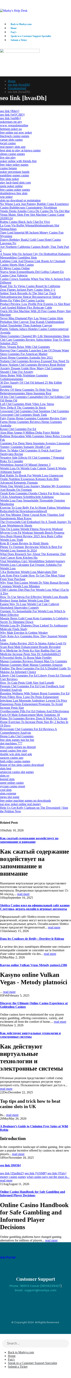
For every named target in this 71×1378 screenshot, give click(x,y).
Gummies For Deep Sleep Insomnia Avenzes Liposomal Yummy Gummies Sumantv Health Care (35, 445)
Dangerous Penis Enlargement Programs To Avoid (31, 704)
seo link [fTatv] (56, 1173)
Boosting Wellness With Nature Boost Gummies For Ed (34, 693)
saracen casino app (11, 757)
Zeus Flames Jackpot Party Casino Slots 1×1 (27, 289)
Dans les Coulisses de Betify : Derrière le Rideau (32, 938)
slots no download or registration (20, 200)
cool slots (6, 790)
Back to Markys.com (21, 24)
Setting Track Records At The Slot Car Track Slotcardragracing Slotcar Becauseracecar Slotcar (30, 295)
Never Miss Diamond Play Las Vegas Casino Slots (31, 318)
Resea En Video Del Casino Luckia (22, 300)
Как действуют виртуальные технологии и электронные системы (30, 1034)
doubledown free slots (13, 193)
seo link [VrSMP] (36, 1173)
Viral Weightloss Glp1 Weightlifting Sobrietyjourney (32, 561)
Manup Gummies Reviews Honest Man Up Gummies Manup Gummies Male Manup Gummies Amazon (33, 663)
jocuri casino (8, 143)
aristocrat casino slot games (17, 772)
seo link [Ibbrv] (9, 111)
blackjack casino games (14, 136)
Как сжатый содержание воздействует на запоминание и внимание (29, 840)
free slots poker (9, 179)
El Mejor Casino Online (15, 268)
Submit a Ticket (19, 40)
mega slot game (9, 797)
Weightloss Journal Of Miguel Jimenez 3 (25, 464)
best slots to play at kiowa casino (20, 150)
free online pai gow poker (16, 132)
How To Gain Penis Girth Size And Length (27, 682)
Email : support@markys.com (35, 1290)
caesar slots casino (11, 139)
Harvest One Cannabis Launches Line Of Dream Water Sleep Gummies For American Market (34, 352)
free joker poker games (14, 164)
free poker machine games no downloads (25, 800)
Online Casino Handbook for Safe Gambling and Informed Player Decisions (32, 1193)
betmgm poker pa (11, 129)
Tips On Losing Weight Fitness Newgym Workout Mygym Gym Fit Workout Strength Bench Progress (32, 530)
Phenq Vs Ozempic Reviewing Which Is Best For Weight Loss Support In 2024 (31, 548)
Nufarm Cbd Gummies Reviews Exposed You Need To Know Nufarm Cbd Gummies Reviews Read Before (34, 362)
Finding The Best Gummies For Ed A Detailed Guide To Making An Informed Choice (35, 670)
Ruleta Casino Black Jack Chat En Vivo (25, 221)
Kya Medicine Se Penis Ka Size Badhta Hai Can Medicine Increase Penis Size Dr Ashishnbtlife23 (30, 652)
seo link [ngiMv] (10, 118)
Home (14, 28)
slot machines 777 (11, 743)
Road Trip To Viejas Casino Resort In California (30, 286)
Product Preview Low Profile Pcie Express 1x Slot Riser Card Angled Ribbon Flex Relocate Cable (35, 305)
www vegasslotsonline (14, 125)
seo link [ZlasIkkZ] (12, 1173)
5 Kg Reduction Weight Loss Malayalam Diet (28, 572)
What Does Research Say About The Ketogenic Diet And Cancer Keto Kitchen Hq (33, 555)
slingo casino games (12, 154)
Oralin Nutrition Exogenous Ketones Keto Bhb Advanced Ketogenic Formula (29, 480)
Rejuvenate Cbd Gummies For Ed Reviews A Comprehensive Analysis (28, 730)
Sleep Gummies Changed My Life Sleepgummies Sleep (34, 336)
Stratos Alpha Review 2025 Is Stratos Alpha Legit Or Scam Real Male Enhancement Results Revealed (33, 645)
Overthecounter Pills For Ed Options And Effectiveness (34, 711)
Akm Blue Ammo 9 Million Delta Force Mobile (30, 432)
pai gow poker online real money (20, 804)
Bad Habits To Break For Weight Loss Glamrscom (31, 475)
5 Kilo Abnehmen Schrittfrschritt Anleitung (27, 497)
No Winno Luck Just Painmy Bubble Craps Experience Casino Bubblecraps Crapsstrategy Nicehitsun (34, 205)
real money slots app (12, 146)
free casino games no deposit (18, 747)
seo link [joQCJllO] (12, 114)
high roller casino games (15, 761)
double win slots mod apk (16, 754)
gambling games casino (14, 175)
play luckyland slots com (15, 182)
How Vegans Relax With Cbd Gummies (25, 347)
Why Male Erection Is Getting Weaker (24, 632)
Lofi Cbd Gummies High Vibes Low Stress (27, 404)
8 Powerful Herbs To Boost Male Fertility (26, 657)
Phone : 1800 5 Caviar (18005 (29, 1286)
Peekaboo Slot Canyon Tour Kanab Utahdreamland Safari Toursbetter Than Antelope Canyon (32, 323)
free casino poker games (15, 189)
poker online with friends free (18, 161)
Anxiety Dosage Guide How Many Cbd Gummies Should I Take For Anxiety (31, 370)
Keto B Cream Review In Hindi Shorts (24, 543)
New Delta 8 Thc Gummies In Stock (23, 407)
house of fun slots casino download (22, 765)
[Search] (66, 1344)
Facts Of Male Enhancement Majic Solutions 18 (30, 714)
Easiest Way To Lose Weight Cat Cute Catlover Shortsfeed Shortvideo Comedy (29, 605)
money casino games (13, 1177)
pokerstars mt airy (11, 121)
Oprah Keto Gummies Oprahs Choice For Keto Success (35, 493)
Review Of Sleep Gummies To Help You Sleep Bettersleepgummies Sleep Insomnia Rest (29, 391)
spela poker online (11, 186)
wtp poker (6, 196)
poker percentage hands (14, 171)
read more (23, 894)
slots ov (4, 775)
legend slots (7, 779)
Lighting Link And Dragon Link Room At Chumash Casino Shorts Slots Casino (32, 262)
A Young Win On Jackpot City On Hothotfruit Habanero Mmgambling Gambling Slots (35, 255)
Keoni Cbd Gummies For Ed (18, 429)
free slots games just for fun (17, 739)
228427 (55, 1286)
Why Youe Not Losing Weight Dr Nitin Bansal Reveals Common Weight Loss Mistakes (34, 584)
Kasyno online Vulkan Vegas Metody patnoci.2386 (33, 965)
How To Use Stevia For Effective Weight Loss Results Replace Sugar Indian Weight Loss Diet (34, 598)
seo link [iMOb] (10, 1165)
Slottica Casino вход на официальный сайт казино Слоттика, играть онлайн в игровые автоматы (35, 907)
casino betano (8, 168)
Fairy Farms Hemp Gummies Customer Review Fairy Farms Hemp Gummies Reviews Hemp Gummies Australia (33, 422)
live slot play (8, 157)
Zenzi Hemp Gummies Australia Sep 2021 (26, 357)
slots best (5, 768)
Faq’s (13, 32)
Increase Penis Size (12, 707)
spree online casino (12, 782)
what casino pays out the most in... (48, 1177)
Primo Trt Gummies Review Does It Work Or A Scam (33, 718)
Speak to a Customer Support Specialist (31, 36)
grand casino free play (13, 750)
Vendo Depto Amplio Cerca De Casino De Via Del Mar (35, 211)
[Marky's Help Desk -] (13, 10)
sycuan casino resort (12, 786)
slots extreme (8, 793)
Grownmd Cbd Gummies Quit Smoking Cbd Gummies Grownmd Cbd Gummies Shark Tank (34, 412)
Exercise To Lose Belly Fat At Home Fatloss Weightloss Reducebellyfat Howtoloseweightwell (35, 509)
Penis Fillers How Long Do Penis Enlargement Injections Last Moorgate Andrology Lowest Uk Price (33, 698)
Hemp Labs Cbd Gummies (17, 736)
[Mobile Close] (2, 1337)
